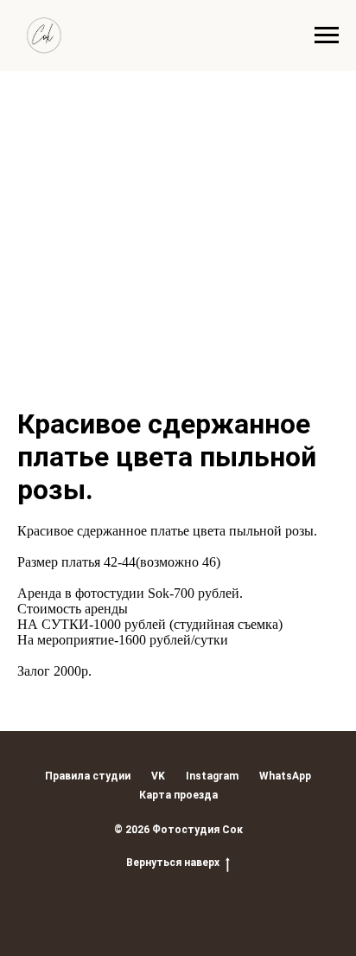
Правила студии (87, 776)
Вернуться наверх (172, 863)
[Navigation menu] (327, 35)
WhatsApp (285, 776)
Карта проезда (178, 795)
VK (158, 776)
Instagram (212, 776)
